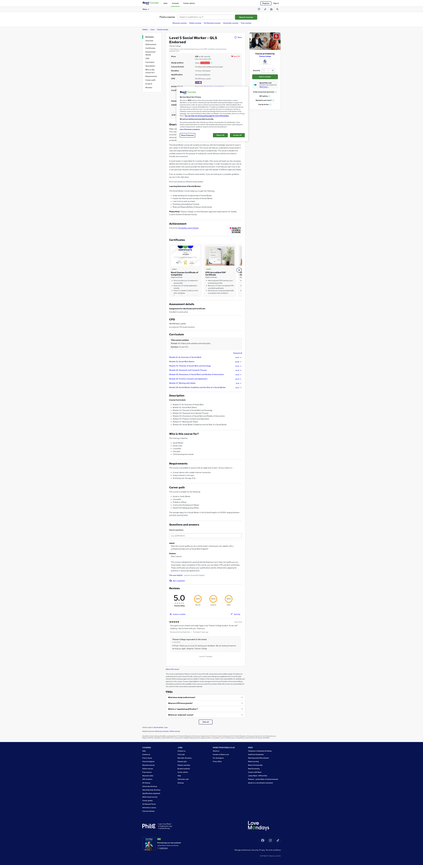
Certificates (150, 48)
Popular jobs (182, 761)
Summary (149, 37)
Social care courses (162, 731)
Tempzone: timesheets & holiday (260, 751)
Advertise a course (149, 808)
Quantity (256, 70)
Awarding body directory (151, 790)
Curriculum (149, 62)
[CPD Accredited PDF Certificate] (219, 256)
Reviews (148, 87)
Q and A (148, 84)
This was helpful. (176, 575)
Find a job (181, 754)
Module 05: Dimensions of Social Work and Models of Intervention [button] (204, 374)
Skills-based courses (149, 797)
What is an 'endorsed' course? (180, 715)
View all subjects (148, 761)
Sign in (276, 3)
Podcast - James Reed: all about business (263, 779)
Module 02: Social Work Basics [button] (204, 361)
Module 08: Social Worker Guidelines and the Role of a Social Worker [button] (204, 387)
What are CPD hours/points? (180, 703)
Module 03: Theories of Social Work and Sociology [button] (204, 366)
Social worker (162, 29)
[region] (212, 113)
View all (205, 722)
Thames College (265, 56)
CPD (147, 58)
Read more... (264, 87)
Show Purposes (187, 135)
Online (145, 29)
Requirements (151, 76)
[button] (212, 63)
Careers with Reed (254, 772)
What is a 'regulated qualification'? (183, 709)
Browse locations (184, 769)
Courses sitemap (148, 811)
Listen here (163, 848)
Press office (217, 761)
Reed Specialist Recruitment (258, 758)
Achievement (150, 44)
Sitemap (181, 783)
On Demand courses (212, 23)
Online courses (195, 23)
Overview (149, 40)
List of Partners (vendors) (190, 129)
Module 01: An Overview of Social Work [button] (204, 357)
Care (152, 29)
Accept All (237, 135)
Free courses (246, 23)
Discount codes (147, 776)
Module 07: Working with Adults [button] (204, 383)
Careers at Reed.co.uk (221, 754)
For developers (218, 758)
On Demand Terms (149, 804)
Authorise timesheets (256, 754)
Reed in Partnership (255, 765)
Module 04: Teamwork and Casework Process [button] (204, 370)
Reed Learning (253, 761)
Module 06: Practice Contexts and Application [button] (204, 379)
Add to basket (265, 77)
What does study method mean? (181, 697)
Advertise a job (183, 779)
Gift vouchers (147, 779)
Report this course (172, 669)
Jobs (165, 3)
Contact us (146, 754)
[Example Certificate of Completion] (185, 256)
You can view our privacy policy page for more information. (207, 116)
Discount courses (180, 23)
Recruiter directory (185, 758)
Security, (255, 850)
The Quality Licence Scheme (188, 228)
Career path (150, 80)
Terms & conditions (273, 850)
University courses (230, 23)
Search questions (176, 530)
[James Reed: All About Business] (149, 843)
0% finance (146, 783)
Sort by (237, 614)
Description (150, 66)
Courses (175, 3)
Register (265, 3)
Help (144, 751)
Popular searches (184, 765)
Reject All (220, 135)
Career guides (147, 801)
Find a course (167, 17)
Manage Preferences (243, 850)
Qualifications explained (151, 793)
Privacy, (262, 850)
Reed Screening (254, 769)
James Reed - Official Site (257, 776)
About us (216, 751)
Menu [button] (145, 9)
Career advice (189, 3)
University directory (149, 786)
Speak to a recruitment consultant (260, 783)
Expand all (237, 353)
